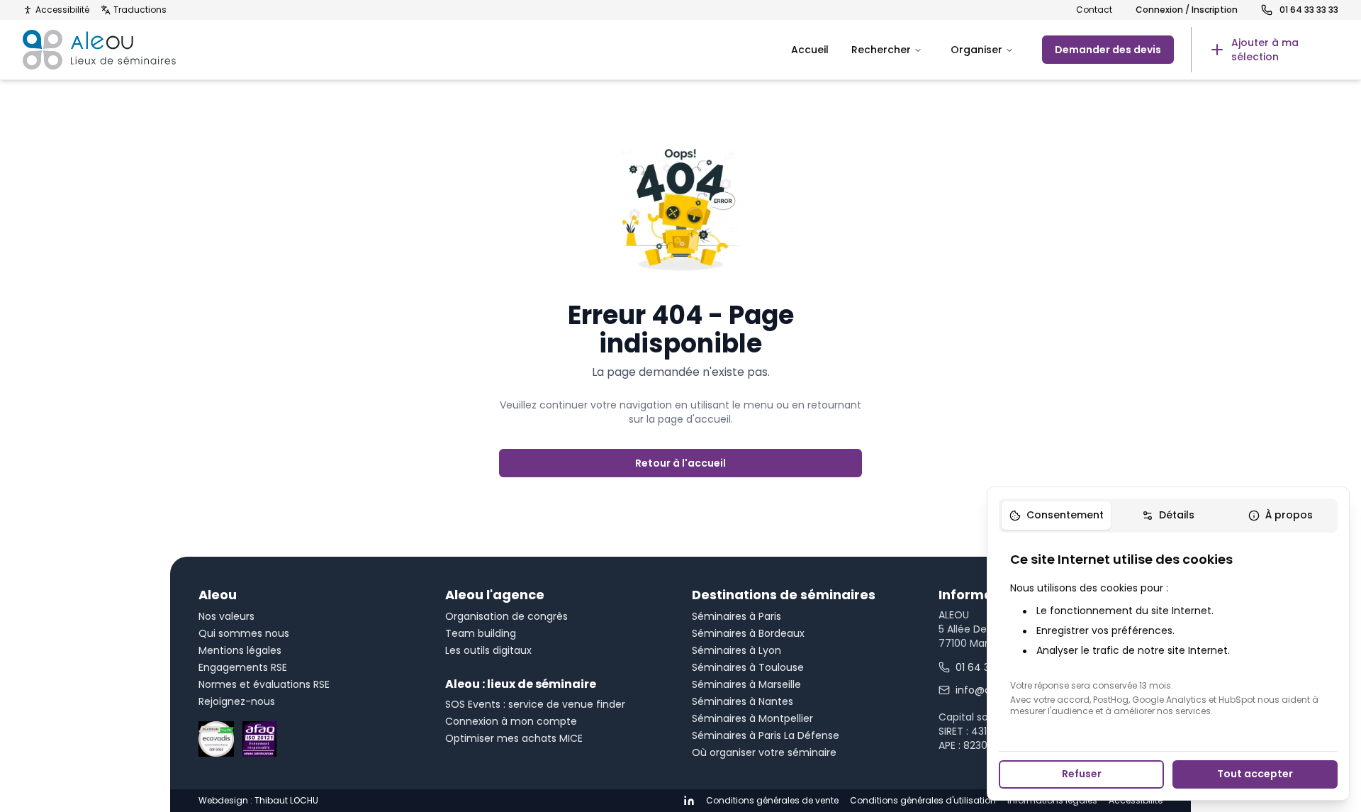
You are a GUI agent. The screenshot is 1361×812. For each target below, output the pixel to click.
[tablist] (1168, 516)
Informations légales (1052, 800)
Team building (480, 633)
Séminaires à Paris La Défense (765, 735)
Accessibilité (62, 10)
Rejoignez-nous (236, 701)
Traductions (140, 10)
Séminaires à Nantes (742, 701)
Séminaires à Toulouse (748, 667)
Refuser (1082, 774)
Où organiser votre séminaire (764, 752)
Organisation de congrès (506, 616)
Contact (1094, 10)
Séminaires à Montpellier (752, 718)
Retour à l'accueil (680, 463)
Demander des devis (1108, 50)
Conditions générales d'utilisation (923, 800)
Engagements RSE (242, 667)
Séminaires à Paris (736, 616)
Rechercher (881, 50)
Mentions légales (239, 650)
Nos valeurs (226, 616)
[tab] (1056, 515)
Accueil (810, 50)
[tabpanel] (1168, 633)
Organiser (976, 50)
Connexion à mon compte (511, 721)
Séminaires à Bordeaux (748, 633)
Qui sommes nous (243, 633)
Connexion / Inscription (1187, 10)
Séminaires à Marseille (746, 684)
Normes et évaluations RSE (264, 684)
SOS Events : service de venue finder (535, 704)
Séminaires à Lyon (736, 650)
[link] (1264, 49)
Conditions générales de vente (772, 800)
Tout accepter (1255, 774)
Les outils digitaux (488, 650)
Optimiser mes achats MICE (514, 738)
